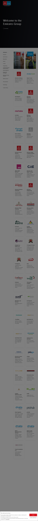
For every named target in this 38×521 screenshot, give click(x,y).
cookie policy (7, 519)
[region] (19, 516)
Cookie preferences (33, 517)
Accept (33, 514)
